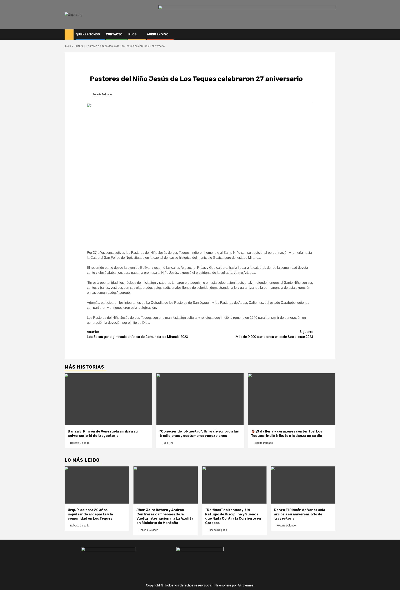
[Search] (332, 35)
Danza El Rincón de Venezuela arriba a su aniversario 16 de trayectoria (103, 433)
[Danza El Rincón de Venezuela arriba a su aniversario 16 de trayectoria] (108, 399)
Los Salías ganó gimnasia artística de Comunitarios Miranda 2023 (137, 334)
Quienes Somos (88, 34)
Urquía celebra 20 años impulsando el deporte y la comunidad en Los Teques (90, 514)
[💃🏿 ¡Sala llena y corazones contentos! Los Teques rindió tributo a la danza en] (291, 399)
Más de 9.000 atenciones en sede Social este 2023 (274, 334)
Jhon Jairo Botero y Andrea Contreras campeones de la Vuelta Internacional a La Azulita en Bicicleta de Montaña (164, 516)
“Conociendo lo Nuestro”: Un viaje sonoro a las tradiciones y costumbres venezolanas (199, 433)
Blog (132, 34)
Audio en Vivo (157, 34)
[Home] (69, 34)
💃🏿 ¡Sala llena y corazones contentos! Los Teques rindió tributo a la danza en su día (286, 433)
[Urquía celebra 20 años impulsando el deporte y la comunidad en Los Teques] (97, 485)
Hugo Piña (168, 442)
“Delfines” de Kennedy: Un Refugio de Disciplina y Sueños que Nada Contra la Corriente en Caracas (233, 516)
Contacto (114, 34)
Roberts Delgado (102, 94)
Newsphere (222, 585)
